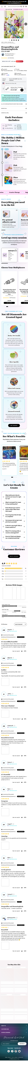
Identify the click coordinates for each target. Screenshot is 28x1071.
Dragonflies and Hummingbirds (8, 43)
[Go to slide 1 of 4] (12, 477)
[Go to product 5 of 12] (12, 306)
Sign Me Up (22, 1043)
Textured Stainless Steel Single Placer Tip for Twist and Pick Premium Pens (9, 292)
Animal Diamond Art (8, 42)
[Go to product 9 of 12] (17, 306)
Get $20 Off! (17, 1048)
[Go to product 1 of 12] (7, 306)
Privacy (9, 1057)
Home (2, 42)
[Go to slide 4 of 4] (16, 477)
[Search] (21, 6)
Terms (6, 1057)
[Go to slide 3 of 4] (15, 477)
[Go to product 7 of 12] (15, 306)
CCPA (13, 1057)
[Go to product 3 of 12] (10, 306)
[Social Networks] (8, 1051)
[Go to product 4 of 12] (11, 306)
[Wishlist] (23, 6)
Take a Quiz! (10, 1048)
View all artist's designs (9, 55)
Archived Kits (20, 1057)
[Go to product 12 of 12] (21, 306)
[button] (25, 24)
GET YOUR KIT (14, 425)
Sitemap (16, 1057)
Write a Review (14, 556)
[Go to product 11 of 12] (20, 306)
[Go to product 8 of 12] (16, 306)
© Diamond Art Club (9, 295)
